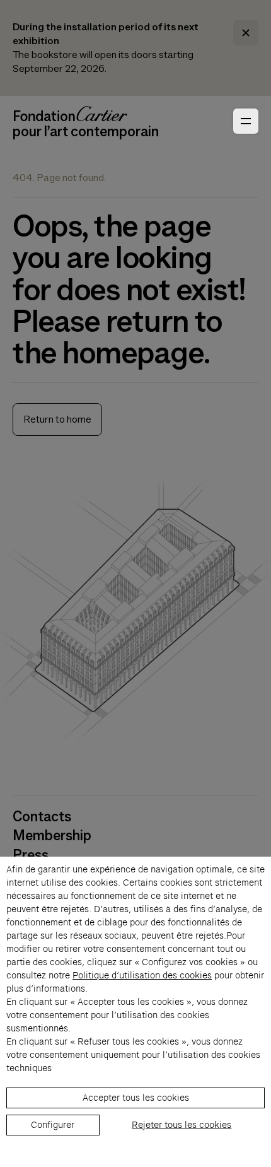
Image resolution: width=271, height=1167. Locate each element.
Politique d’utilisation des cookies (142, 975)
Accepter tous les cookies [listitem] (136, 1098)
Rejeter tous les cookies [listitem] (181, 1125)
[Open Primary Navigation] (245, 121)
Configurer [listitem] (52, 1125)
